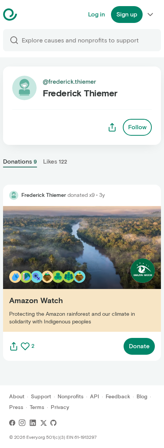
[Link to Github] (53, 423)
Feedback (118, 396)
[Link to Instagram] (22, 423)
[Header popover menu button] (150, 14)
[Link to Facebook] (12, 423)
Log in (96, 14)
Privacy (60, 407)
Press (16, 407)
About (16, 396)
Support (41, 396)
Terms (37, 407)
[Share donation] (13, 346)
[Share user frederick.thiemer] (112, 127)
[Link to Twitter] (43, 423)
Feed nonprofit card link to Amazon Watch (62, 268)
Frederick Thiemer (43, 195)
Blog (142, 396)
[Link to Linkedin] (33, 423)
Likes (55, 161)
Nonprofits (71, 396)
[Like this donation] (25, 346)
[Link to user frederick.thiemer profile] (13, 195)
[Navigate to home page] (29, 14)
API (94, 396)
